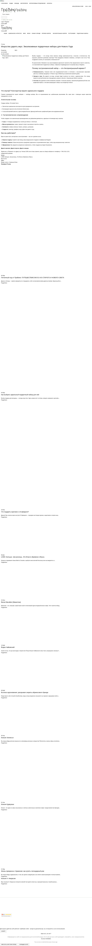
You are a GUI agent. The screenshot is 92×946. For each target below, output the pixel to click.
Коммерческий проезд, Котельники (33, 914)
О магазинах (50, 902)
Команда (49, 909)
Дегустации (49, 904)
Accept (3, 931)
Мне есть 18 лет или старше (8, 944)
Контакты (49, 912)
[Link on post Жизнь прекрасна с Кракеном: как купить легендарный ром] (46, 464)
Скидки (48, 907)
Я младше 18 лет (23, 944)
